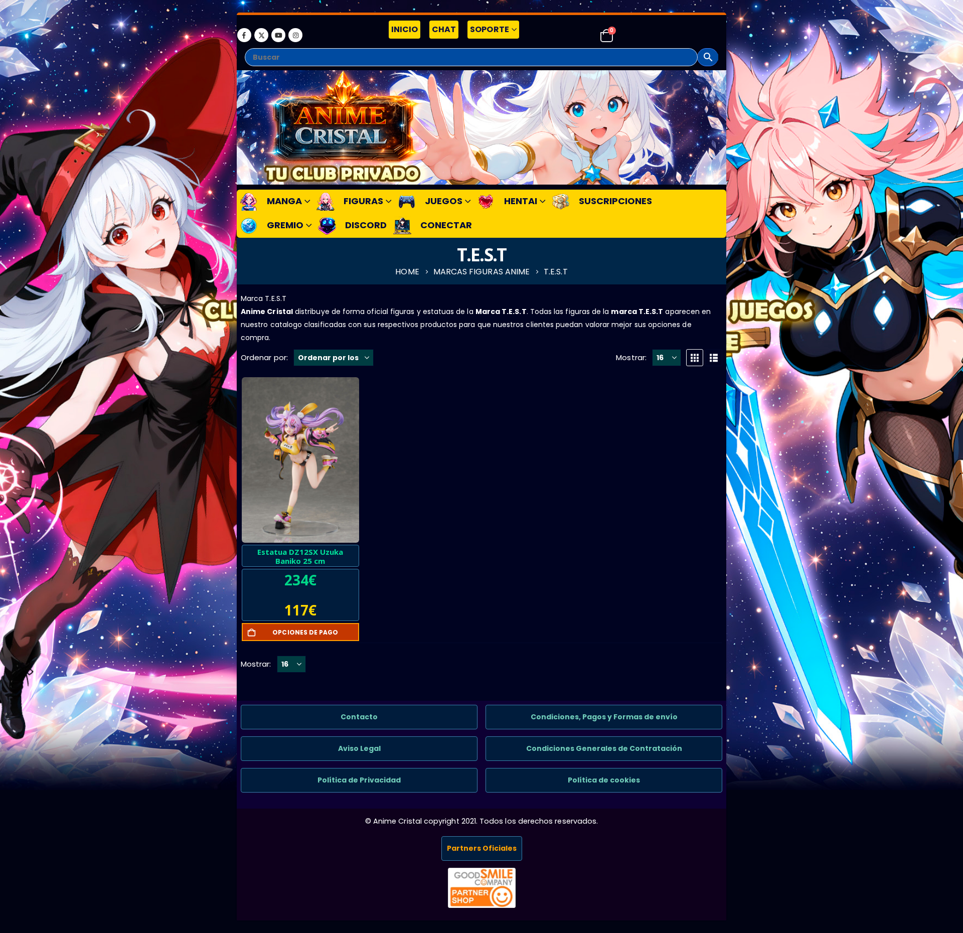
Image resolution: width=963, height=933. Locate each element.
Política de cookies (604, 780)
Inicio (404, 29)
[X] (261, 35)
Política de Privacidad (359, 780)
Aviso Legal (359, 748)
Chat (444, 29)
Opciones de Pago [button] (305, 632)
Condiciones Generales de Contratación (604, 748)
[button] (694, 357)
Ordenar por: (264, 357)
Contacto (359, 717)
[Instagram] (295, 35)
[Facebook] (244, 35)
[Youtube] (278, 35)
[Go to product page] (300, 460)
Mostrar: (631, 357)
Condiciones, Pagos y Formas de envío (604, 717)
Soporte (489, 29)
